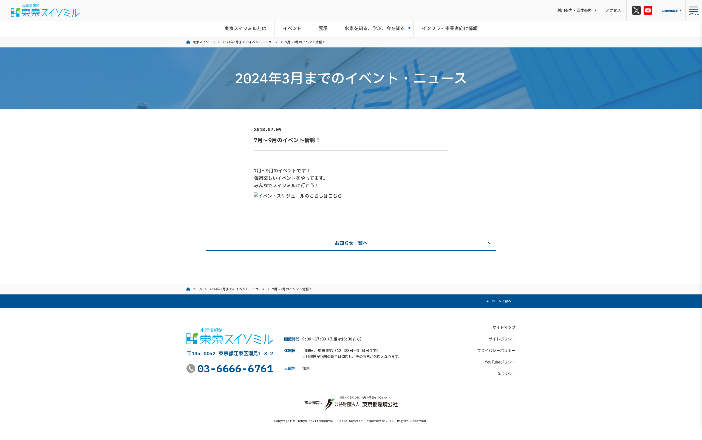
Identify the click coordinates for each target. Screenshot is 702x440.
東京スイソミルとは (245, 28)
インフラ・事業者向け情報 (450, 28)
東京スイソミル (204, 42)
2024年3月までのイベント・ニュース (250, 42)
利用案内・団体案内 (574, 10)
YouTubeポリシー (500, 362)
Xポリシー (507, 373)
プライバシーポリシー (496, 350)
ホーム (197, 289)
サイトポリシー (502, 339)
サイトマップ (504, 327)
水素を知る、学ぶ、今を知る (374, 28)
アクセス (613, 10)
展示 (323, 28)
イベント (292, 28)
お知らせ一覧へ (351, 243)
